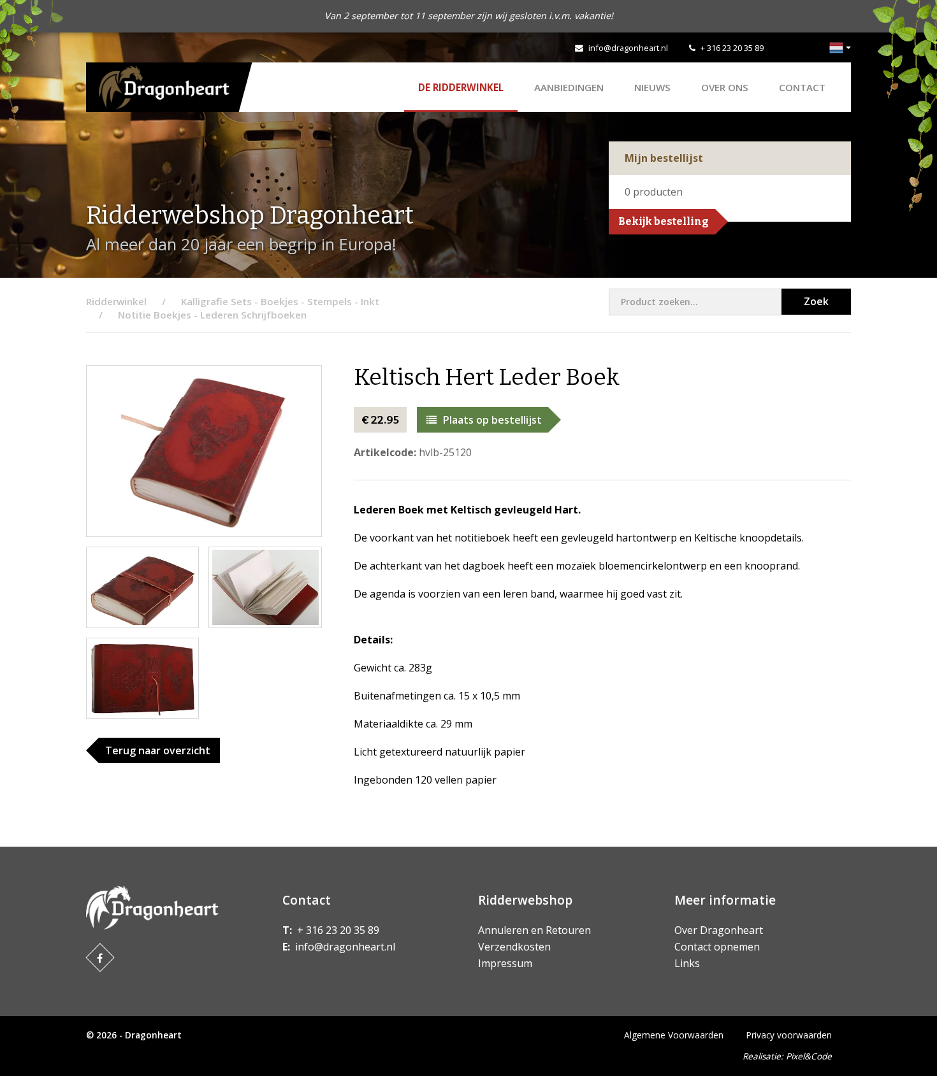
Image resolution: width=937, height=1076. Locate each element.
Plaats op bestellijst (492, 420)
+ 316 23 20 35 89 (732, 48)
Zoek (816, 301)
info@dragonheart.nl (628, 48)
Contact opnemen (717, 947)
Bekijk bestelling (663, 221)
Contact (802, 87)
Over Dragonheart (718, 930)
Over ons (724, 87)
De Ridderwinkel (461, 87)
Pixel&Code (809, 1056)
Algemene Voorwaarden (673, 1035)
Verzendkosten (514, 947)
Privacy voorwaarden (789, 1035)
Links (687, 963)
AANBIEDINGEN (569, 87)
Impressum (505, 963)
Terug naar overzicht (157, 750)
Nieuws (652, 87)
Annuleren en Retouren (534, 930)
